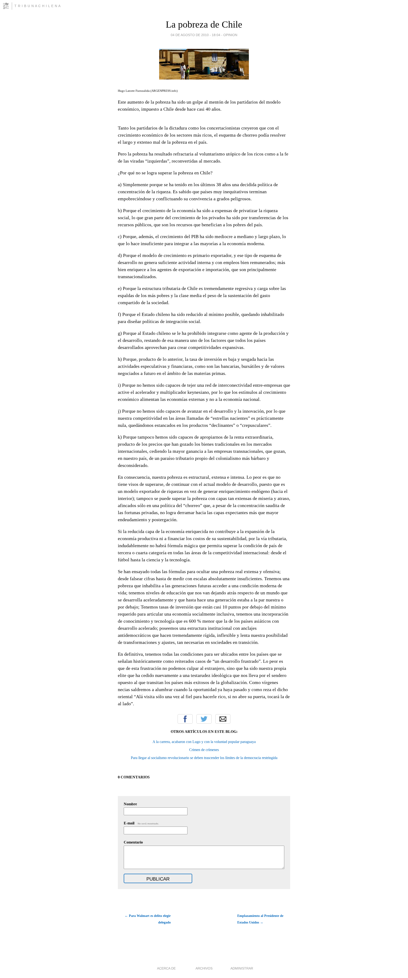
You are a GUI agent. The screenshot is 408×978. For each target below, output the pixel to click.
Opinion (230, 35)
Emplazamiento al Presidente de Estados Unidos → (260, 919)
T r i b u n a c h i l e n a (37, 6)
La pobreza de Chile (204, 24)
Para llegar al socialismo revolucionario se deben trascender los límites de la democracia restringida (204, 758)
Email (222, 719)
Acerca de (166, 968)
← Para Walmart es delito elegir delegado (148, 919)
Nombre (130, 804)
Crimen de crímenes (204, 750)
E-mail (141, 823)
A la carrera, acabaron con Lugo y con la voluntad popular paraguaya (204, 742)
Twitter (204, 719)
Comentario (133, 842)
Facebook (185, 719)
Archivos (204, 968)
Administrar (241, 968)
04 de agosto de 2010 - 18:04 (195, 35)
